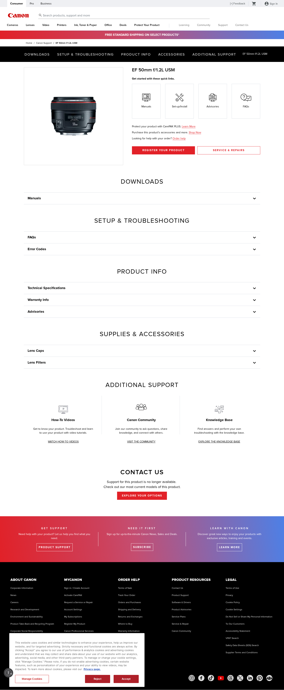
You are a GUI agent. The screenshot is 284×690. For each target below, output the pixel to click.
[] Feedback (237, 3)
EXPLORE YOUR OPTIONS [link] (142, 495)
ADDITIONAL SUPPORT (214, 54)
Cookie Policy (233, 602)
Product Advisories (181, 609)
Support (223, 25)
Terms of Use (232, 588)
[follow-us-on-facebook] (201, 678)
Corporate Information (21, 588)
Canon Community (181, 631)
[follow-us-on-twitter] (240, 678)
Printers (61, 25)
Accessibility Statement (238, 631)
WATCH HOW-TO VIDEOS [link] (63, 441)
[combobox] (124, 15)
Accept (126, 678)
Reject (98, 678)
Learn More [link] (189, 126)
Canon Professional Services (79, 631)
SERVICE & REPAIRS (229, 150)
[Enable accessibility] (8, 672)
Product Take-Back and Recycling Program (32, 623)
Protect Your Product (146, 25)
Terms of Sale (125, 588)
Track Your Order (126, 595)
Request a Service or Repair (78, 602)
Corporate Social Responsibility (26, 631)
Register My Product (74, 623)
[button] (254, 351)
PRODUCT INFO (136, 54)
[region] (77, 660)
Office (108, 25)
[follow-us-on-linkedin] (250, 678)
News (13, 595)
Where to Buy (125, 623)
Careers (14, 602)
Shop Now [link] (195, 132)
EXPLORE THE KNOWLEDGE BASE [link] (219, 441)
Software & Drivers (181, 602)
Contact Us (241, 25)
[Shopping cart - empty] (254, 4)
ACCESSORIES (171, 54)
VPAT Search (232, 638)
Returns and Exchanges (130, 616)
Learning (184, 25)
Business (46, 3)
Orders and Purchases (129, 602)
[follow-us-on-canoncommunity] (269, 678)
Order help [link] (179, 138)
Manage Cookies (32, 678)
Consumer (16, 3)
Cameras (12, 25)
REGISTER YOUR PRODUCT (163, 150)
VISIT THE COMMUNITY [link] (141, 441)
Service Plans (179, 616)
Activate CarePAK (73, 595)
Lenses (30, 25)
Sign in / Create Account (76, 588)
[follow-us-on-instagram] (192, 678)
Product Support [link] (55, 547)
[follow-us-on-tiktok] (211, 678)
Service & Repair (180, 623)
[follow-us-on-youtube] (221, 678)
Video (45, 25)
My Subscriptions (73, 616)
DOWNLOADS (37, 54)
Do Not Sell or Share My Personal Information (249, 616)
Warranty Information (129, 631)
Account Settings (73, 609)
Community (203, 25)
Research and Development (24, 609)
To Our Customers (235, 623)
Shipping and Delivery (129, 609)
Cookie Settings (234, 609)
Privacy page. (92, 669)
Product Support (180, 595)
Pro (32, 3)
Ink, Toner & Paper (85, 25)
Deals (123, 25)
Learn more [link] (229, 547)
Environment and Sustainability (26, 616)
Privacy (229, 595)
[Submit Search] (40, 15)
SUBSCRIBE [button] (142, 547)
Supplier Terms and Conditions (242, 652)
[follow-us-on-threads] (230, 678)
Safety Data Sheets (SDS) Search (242, 645)
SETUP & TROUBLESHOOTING (85, 54)
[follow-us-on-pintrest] (260, 678)
